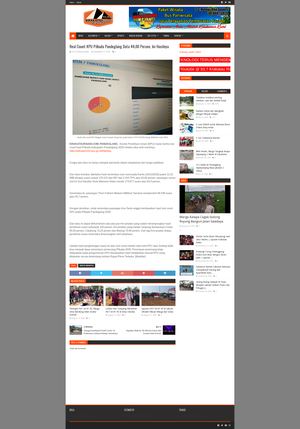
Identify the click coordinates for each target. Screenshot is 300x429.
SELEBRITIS (93, 35)
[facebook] (221, 2)
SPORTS (120, 35)
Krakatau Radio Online (190, 52)
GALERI (107, 35)
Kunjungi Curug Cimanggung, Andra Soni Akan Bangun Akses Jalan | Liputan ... (211, 254)
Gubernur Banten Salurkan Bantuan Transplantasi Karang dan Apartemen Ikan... (213, 269)
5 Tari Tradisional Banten (208, 138)
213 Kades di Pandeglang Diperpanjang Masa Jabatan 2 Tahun (210, 168)
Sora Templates (87, 425)
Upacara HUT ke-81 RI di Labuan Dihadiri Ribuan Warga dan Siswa (157, 310)
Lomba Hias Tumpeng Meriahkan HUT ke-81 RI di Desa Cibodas (121, 310)
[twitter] (225, 2)
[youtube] (229, 2)
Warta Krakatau (87, 265)
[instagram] (229, 425)
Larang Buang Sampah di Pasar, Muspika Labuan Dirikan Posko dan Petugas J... (213, 285)
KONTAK (79, 2)
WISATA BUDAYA (135, 35)
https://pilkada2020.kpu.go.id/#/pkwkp (90, 151)
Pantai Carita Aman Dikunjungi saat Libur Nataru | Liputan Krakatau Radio (213, 239)
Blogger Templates (104, 425)
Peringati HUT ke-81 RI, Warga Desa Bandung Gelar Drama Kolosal (84, 311)
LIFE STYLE (151, 35)
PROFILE (72, 2)
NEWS (80, 35)
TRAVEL (166, 35)
